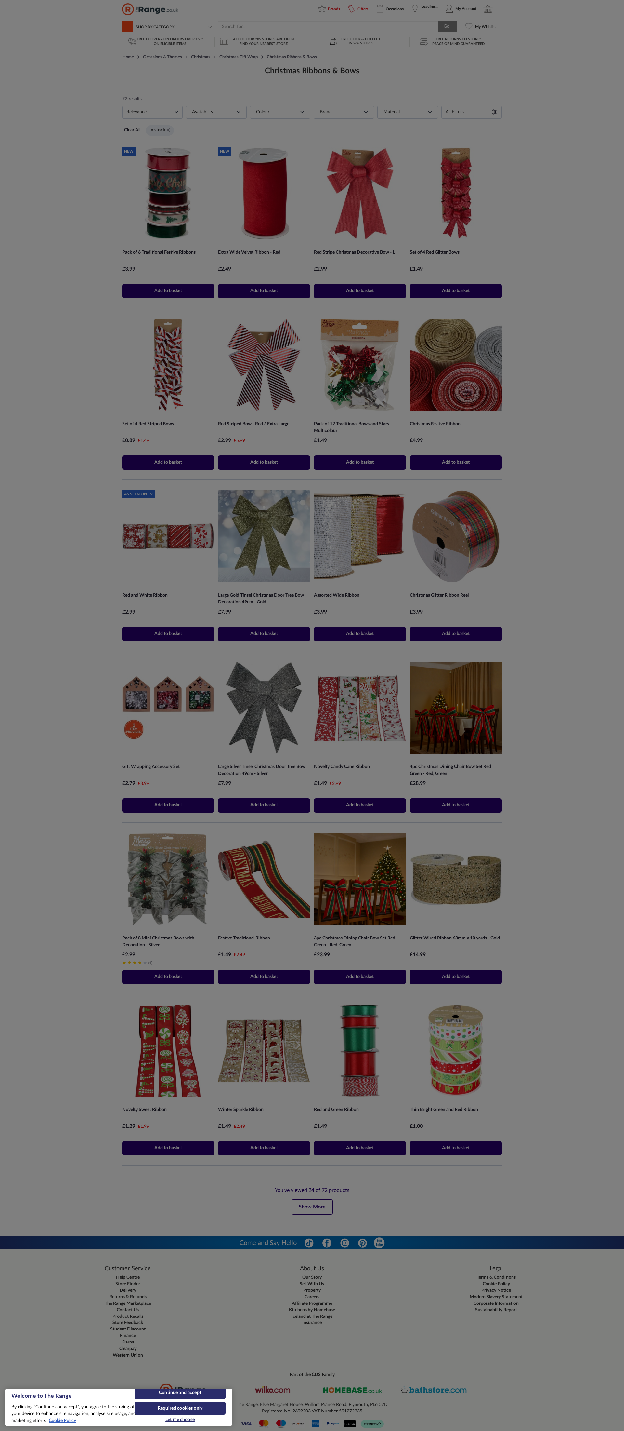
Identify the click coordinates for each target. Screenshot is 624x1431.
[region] (118, 1407)
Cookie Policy (62, 1420)
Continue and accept (180, 1392)
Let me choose (180, 1419)
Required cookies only (180, 1408)
